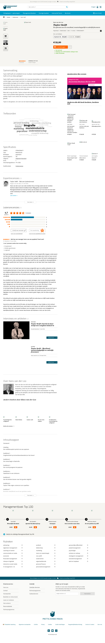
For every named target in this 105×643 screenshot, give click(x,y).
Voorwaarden (7, 593)
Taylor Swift (23, 17)
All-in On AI (82, 158)
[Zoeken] (67, 7)
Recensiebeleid (7, 606)
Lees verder (13, 195)
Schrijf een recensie (18, 230)
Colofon (36, 624)
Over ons (5, 587)
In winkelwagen (60, 47)
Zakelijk (31, 584)
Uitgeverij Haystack (21, 158)
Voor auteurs (7, 603)
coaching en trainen (9, 550)
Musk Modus (19, 419)
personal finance (41, 564)
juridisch (38, 545)
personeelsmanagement (43, 567)
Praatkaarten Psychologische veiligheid (53, 421)
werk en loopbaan (74, 561)
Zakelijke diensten (34, 587)
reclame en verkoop (74, 553)
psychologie (72, 550)
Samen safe (30, 419)
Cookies (50, 624)
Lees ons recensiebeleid (16, 233)
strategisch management (76, 556)
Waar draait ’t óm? (72, 158)
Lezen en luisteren (8, 600)
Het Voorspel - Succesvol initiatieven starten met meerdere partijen (72, 129)
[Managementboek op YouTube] (52, 631)
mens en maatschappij (42, 553)
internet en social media (10, 564)
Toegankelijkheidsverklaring (75, 624)
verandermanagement (75, 558)
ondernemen (40, 558)
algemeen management (10, 548)
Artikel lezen (51, 337)
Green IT (94, 158)
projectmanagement (74, 548)
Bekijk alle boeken (8, 426)
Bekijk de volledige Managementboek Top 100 (20, 534)
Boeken (8, 17)
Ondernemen (15, 17)
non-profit (39, 556)
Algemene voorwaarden (25, 624)
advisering (6, 545)
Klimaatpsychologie (97, 126)
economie (6, 556)
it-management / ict (9, 567)
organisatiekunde (41, 561)
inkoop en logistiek (8, 561)
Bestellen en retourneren (10, 597)
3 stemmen (21, 62)
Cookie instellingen (60, 624)
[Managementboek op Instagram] (56, 631)
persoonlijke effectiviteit (75, 545)
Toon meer (29, 202)
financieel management (10, 558)
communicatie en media (10, 553)
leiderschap (39, 548)
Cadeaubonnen (33, 593)
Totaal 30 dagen (32, 62)
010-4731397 (98, 13)
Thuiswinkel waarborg (10, 624)
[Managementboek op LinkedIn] (49, 631)
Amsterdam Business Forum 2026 (81, 82)
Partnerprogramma (8, 609)
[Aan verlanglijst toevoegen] (70, 47)
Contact (5, 590)
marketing (39, 550)
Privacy (43, 624)
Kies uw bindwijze (57, 34)
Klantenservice (8, 584)
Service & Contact (89, 624)
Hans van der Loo (58, 22)
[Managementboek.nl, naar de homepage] (10, 8)
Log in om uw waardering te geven (37, 233)
